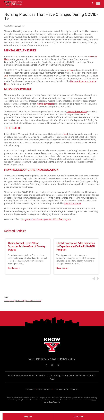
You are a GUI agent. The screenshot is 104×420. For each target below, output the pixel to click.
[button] (92, 3)
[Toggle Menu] (98, 3)
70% (6, 75)
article (76, 111)
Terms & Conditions (61, 389)
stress (70, 70)
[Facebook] (45, 365)
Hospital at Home (72, 203)
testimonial (21, 301)
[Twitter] (58, 365)
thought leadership (33, 301)
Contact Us (74, 389)
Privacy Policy (30, 389)
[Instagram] (52, 365)
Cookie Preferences (44, 389)
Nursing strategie (45, 103)
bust (66, 134)
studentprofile (10, 301)
